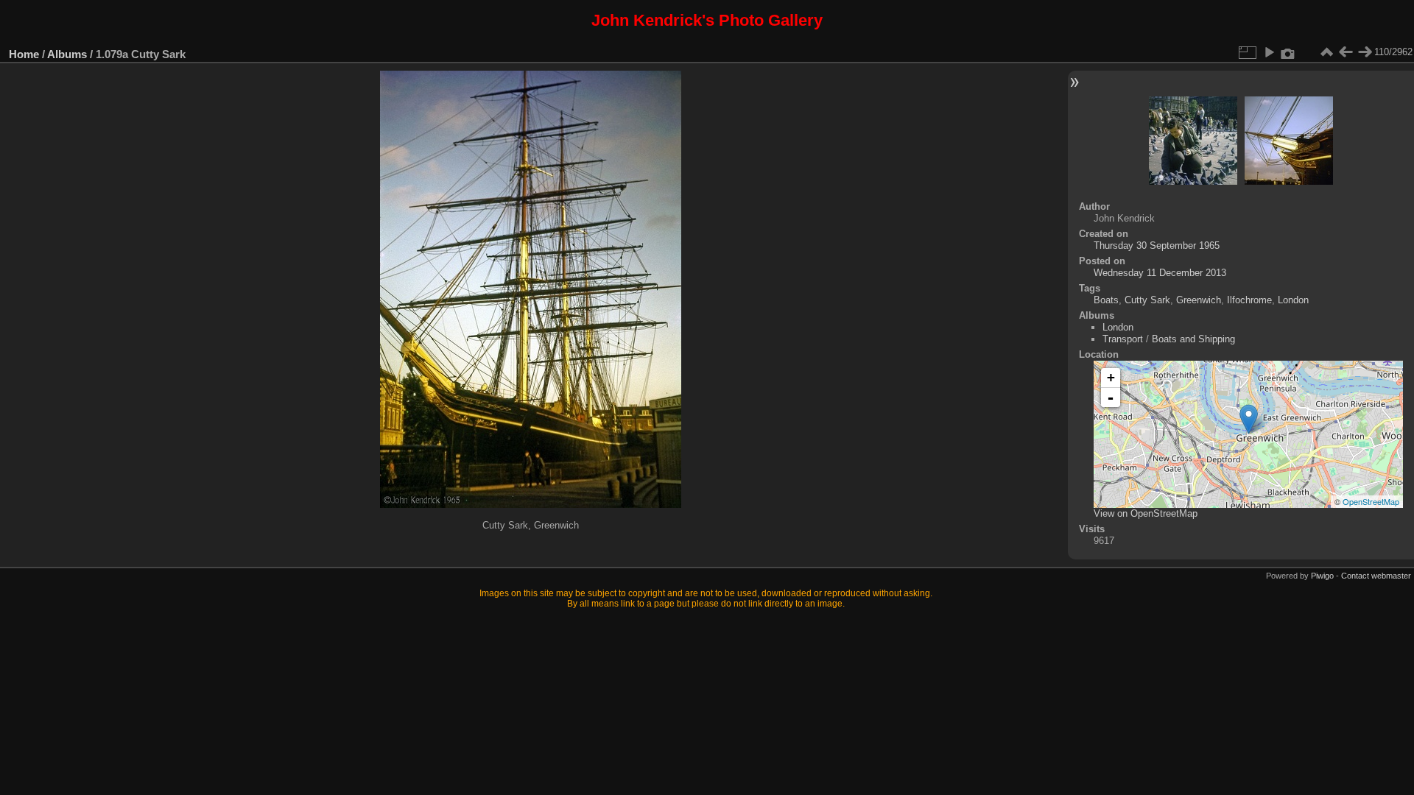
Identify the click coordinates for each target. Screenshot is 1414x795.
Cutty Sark (1147, 299)
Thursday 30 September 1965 (1157, 245)
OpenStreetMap (1371, 501)
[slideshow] (1268, 52)
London (1293, 299)
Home (24, 54)
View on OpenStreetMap (1145, 513)
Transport (1122, 338)
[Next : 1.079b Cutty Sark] (1364, 52)
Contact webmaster (1376, 575)
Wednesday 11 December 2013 (1160, 272)
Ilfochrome (1249, 299)
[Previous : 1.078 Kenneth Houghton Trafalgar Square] (1345, 52)
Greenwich (1198, 299)
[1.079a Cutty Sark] (1248, 419)
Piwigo (1322, 575)
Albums (67, 54)
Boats (1106, 299)
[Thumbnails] (1326, 52)
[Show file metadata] (1288, 52)
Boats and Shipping (1193, 338)
